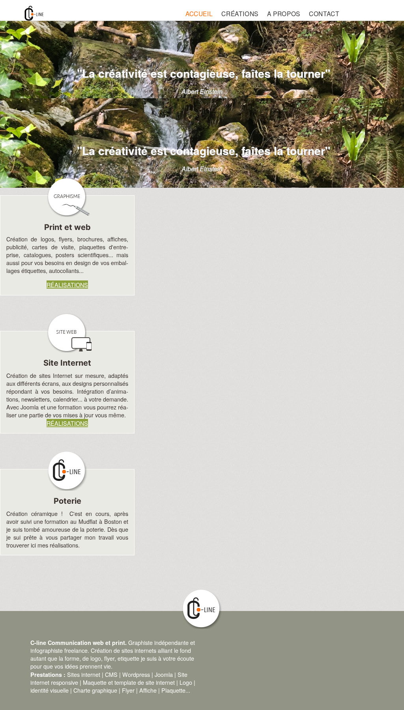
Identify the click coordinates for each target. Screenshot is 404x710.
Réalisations (67, 284)
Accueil (199, 13)
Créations (239, 13)
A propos (283, 13)
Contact (324, 13)
